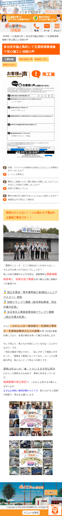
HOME (6, 36)
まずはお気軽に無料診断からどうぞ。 (21, 390)
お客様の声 (17, 36)
